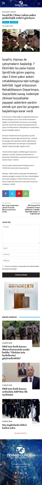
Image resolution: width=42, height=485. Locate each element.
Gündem (14, 22)
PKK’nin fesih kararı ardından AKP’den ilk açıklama (14, 391)
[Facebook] (5, 193)
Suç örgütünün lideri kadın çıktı (14, 426)
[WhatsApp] (25, 193)
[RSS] (21, 473)
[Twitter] (12, 193)
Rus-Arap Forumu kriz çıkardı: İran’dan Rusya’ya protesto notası (10, 208)
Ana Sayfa (6, 12)
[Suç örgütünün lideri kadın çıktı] (21, 412)
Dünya (13, 12)
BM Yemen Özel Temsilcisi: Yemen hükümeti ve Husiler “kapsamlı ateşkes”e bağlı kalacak (32, 209)
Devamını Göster (20, 433)
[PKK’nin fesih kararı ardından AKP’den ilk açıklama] (21, 376)
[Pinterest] (19, 193)
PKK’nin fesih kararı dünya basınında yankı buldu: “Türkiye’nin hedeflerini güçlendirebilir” (16, 352)
